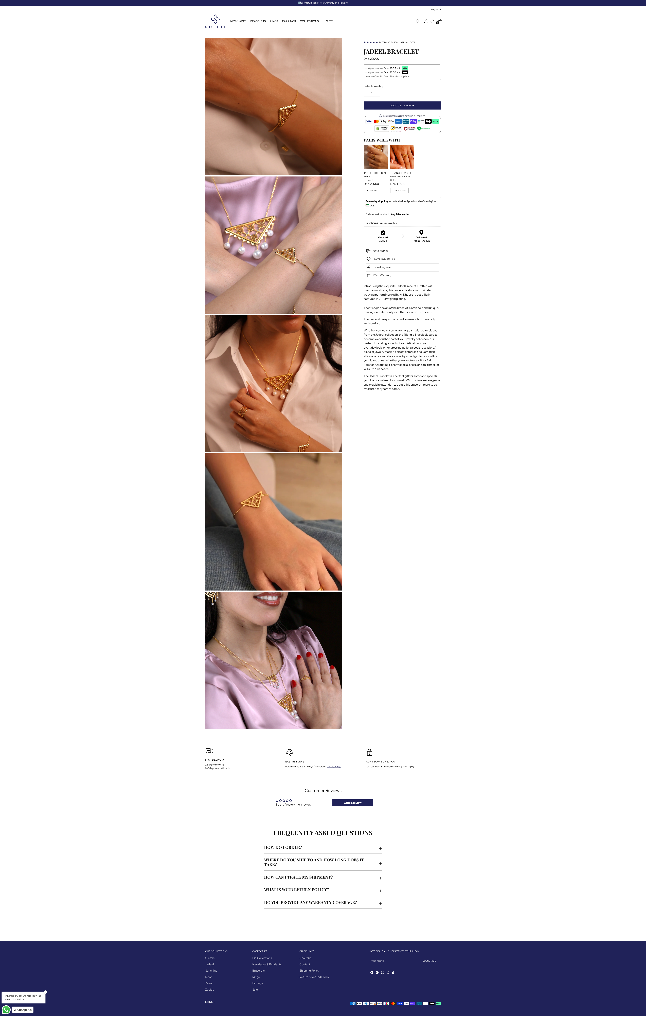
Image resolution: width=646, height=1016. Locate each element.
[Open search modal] (417, 21)
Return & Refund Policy (314, 977)
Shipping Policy (309, 970)
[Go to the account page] (424, 21)
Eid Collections (262, 958)
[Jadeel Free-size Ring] (376, 157)
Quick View (373, 190)
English (434, 9)
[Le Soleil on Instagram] (383, 973)
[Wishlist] (431, 21)
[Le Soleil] (215, 21)
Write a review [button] (353, 802)
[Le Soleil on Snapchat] (388, 973)
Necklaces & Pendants (266, 964)
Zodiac (209, 989)
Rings (256, 977)
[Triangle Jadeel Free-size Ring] (402, 157)
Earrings (257, 983)
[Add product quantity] (367, 93)
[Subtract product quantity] (377, 93)
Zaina (208, 983)
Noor (208, 977)
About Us (305, 958)
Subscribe (429, 960)
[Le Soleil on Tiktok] (394, 973)
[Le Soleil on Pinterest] (377, 973)
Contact (304, 964)
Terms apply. (334, 766)
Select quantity (373, 86)
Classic (209, 958)
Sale (255, 989)
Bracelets (258, 970)
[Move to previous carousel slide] (430, 929)
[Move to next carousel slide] (438, 929)
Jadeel (209, 964)
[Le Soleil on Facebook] (372, 973)
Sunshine (211, 970)
